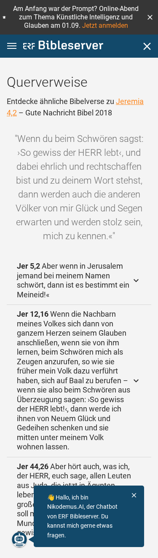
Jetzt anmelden (105, 25)
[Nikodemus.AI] (19, 539)
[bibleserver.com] (63, 46)
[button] (150, 17)
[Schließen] (147, 46)
